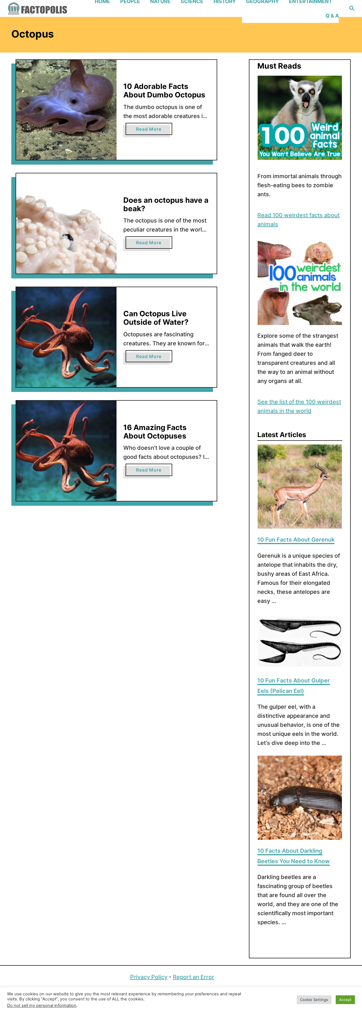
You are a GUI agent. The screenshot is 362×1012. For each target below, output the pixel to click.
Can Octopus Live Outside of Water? (156, 317)
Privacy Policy (148, 977)
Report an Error (193, 977)
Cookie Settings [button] (314, 999)
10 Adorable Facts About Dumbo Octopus (164, 90)
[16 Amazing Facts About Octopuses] (66, 451)
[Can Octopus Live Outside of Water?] (66, 337)
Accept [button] (345, 999)
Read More (154, 130)
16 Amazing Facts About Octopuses (155, 431)
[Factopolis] (48, 8)
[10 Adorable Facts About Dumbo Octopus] (66, 110)
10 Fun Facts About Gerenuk (296, 539)
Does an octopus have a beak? (165, 204)
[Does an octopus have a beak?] (66, 223)
